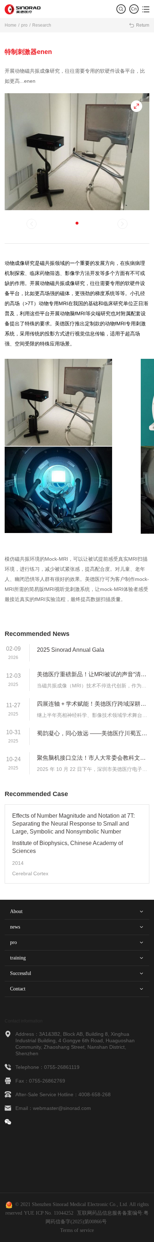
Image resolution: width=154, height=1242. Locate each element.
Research (41, 25)
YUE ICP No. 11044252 (48, 1213)
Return (139, 25)
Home (10, 25)
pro (24, 25)
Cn (134, 9)
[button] (77, 223)
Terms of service (77, 1230)
